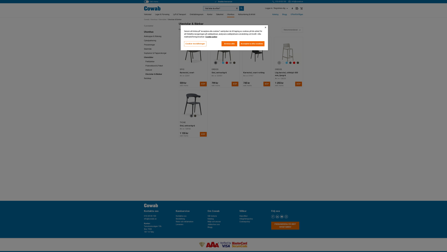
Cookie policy (211, 37)
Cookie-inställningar (195, 44)
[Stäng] (265, 27)
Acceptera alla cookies (252, 44)
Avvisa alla (229, 44)
